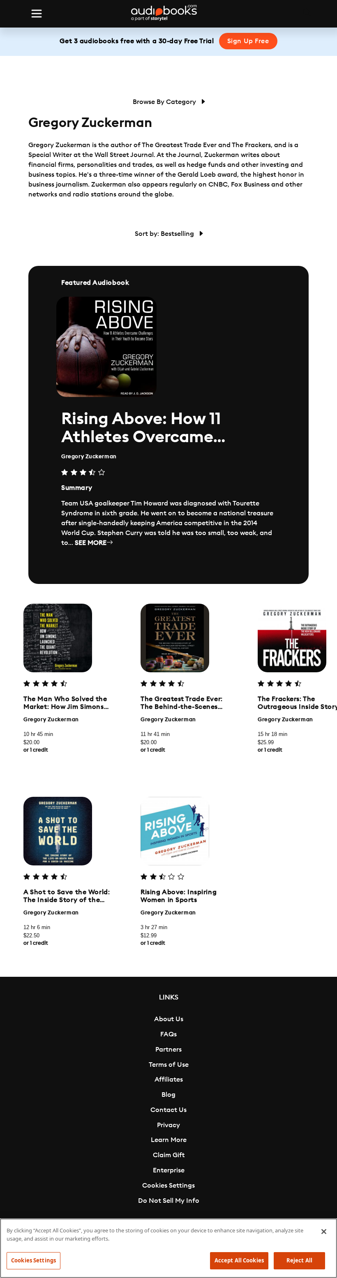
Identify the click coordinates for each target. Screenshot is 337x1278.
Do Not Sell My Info (168, 1200)
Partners (168, 1049)
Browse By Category (165, 102)
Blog (168, 1094)
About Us (168, 1019)
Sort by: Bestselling (165, 234)
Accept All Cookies (239, 1260)
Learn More (169, 1140)
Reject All (299, 1260)
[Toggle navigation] (36, 13)
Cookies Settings (168, 1185)
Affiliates (169, 1079)
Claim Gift (169, 1155)
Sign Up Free (248, 41)
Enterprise (169, 1170)
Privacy (168, 1125)
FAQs (168, 1034)
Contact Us (168, 1110)
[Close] (324, 1232)
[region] (168, 1248)
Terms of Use (169, 1064)
